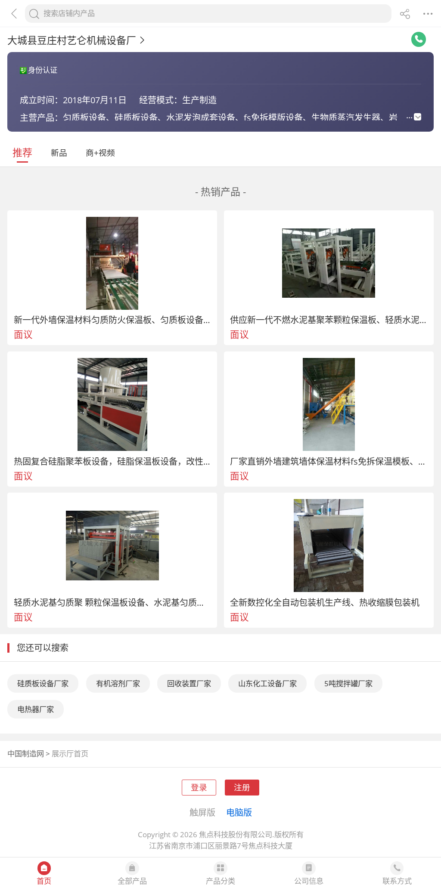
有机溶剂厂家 (118, 683)
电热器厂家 (35, 709)
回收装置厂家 (189, 683)
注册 (242, 787)
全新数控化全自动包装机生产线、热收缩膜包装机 (324, 602)
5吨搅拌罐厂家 (348, 683)
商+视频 (100, 152)
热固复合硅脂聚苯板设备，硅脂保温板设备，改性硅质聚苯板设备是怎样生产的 (112, 461)
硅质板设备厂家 (42, 683)
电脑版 (239, 812)
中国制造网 (25, 753)
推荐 (22, 152)
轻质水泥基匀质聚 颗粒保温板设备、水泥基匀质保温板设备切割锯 (112, 602)
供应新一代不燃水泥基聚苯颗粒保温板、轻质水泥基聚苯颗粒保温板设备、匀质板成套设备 (328, 319)
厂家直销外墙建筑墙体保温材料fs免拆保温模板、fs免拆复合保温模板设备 (328, 461)
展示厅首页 (70, 753)
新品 (59, 152)
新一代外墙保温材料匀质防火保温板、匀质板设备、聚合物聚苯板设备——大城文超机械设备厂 (112, 319)
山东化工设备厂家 (267, 683)
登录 (199, 787)
